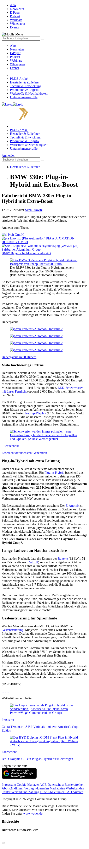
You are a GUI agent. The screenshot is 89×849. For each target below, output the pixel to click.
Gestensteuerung (12, 630)
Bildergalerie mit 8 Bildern (19, 357)
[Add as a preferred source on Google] (19, 777)
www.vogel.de (32, 813)
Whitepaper (17, 64)
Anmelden (8, 155)
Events (14, 68)
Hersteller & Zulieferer (25, 82)
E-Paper (15, 53)
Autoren (78, 792)
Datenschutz (56, 784)
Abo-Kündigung (13, 788)
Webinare (16, 60)
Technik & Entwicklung (25, 86)
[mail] (8, 691)
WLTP (33, 562)
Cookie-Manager (28, 784)
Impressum (9, 784)
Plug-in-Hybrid (54, 472)
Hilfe (44, 792)
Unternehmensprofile (23, 97)
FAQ (69, 792)
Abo (13, 45)
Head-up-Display (34, 413)
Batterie (63, 558)
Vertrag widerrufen (37, 788)
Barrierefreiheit (74, 784)
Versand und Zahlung (25, 792)
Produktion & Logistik (24, 89)
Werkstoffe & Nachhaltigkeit (28, 93)
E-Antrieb (72, 505)
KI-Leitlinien (56, 792)
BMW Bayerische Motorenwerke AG (26, 253)
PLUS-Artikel (19, 78)
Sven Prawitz (33, 210)
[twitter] (3, 691)
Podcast (15, 57)
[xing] (5, 691)
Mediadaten (58, 788)
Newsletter (17, 49)
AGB (44, 784)
